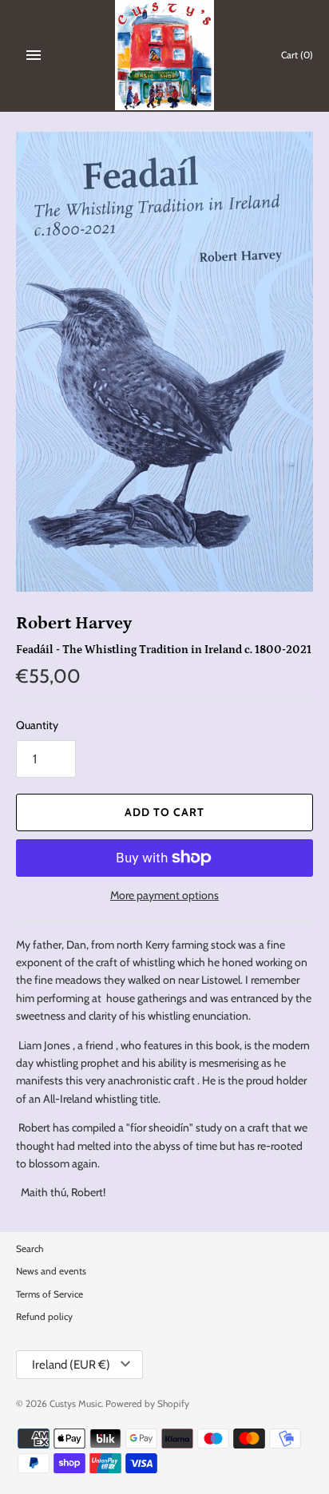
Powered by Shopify (147, 1403)
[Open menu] (33, 55)
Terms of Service (49, 1294)
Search (29, 1248)
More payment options (164, 895)
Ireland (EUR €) (71, 1364)
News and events (51, 1271)
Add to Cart (164, 812)
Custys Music (75, 1403)
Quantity (37, 725)
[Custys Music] (165, 55)
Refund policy (44, 1316)
